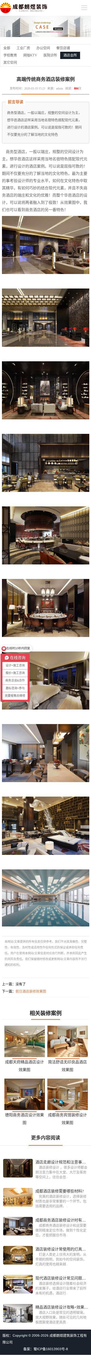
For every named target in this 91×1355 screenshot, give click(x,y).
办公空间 (43, 48)
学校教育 (10, 55)
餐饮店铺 (63, 48)
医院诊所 (50, 55)
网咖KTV (30, 55)
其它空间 (10, 62)
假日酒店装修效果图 (31, 991)
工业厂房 (23, 48)
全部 (6, 48)
